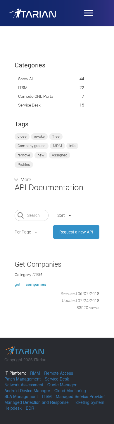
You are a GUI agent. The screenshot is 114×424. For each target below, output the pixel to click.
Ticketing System (88, 402)
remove (24, 155)
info (72, 146)
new (40, 155)
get (17, 284)
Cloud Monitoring (70, 390)
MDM (57, 146)
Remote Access (58, 373)
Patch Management (22, 379)
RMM (35, 373)
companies (36, 284)
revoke (39, 136)
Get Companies (38, 264)
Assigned (59, 155)
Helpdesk (13, 408)
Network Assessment (23, 385)
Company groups (32, 146)
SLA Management (21, 396)
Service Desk (29, 105)
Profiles (24, 164)
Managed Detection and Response (36, 402)
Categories (30, 65)
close (22, 136)
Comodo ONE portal (36, 96)
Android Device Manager (27, 390)
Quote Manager (62, 385)
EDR (30, 408)
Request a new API (76, 232)
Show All (26, 78)
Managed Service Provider (80, 396)
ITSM (22, 87)
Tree (56, 136)
